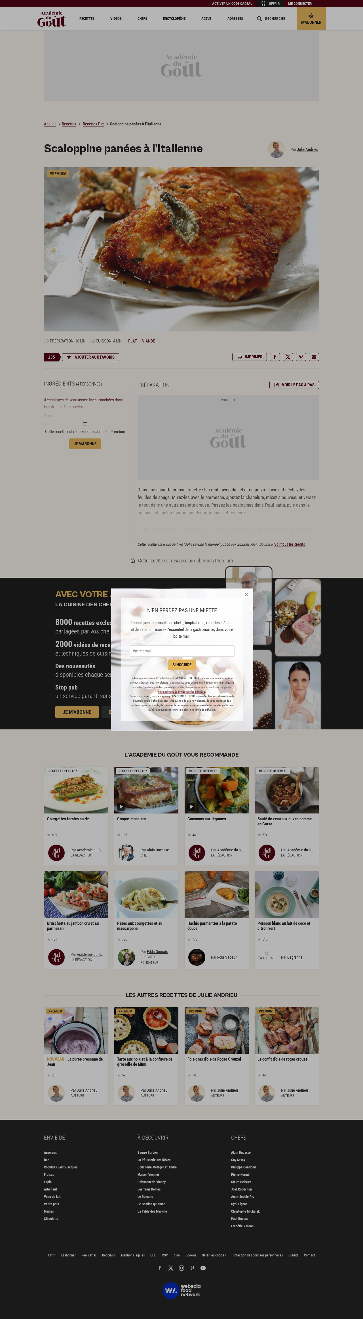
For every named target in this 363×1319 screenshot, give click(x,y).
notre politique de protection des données (181, 691)
